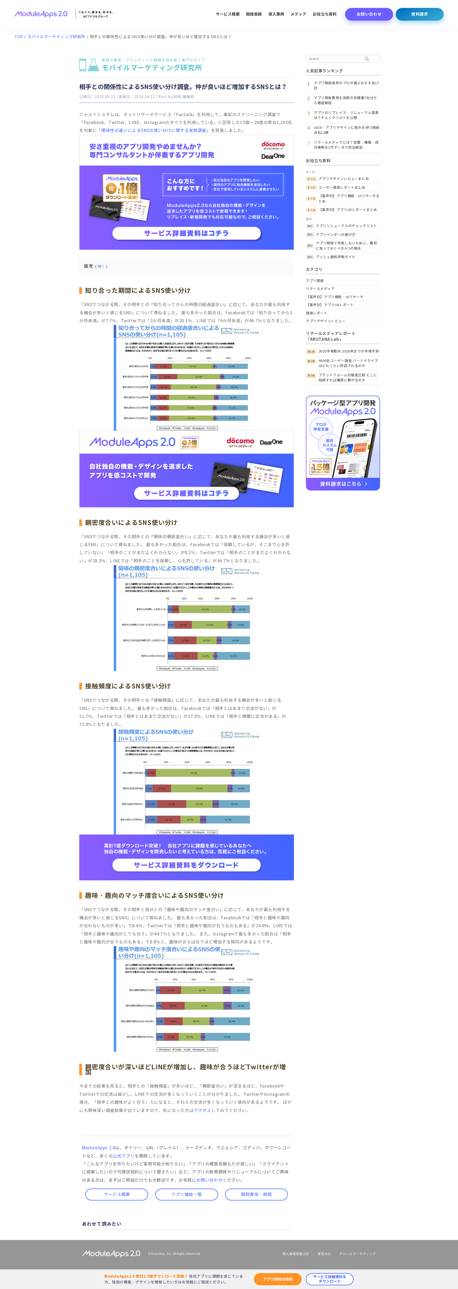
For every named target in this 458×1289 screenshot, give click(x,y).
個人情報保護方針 (296, 1254)
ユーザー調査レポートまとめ (342, 187)
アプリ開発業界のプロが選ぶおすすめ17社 (346, 85)
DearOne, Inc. (161, 1254)
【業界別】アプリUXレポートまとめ (348, 210)
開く (101, 266)
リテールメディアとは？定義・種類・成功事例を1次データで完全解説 (346, 145)
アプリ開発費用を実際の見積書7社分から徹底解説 (345, 100)
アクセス (202, 1110)
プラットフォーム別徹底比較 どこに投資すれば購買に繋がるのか (348, 377)
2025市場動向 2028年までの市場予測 (349, 351)
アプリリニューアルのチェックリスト (346, 226)
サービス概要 (228, 14)
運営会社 (324, 1254)
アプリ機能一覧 (186, 1194)
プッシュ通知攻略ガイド (335, 257)
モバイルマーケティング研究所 (153, 65)
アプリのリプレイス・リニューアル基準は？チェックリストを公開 (346, 115)
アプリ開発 (315, 281)
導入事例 (276, 14)
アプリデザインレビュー (326, 321)
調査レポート (317, 313)
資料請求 (419, 14)
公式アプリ (124, 1156)
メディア (298, 14)
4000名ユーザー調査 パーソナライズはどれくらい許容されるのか (348, 363)
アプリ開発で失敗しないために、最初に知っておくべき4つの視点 (346, 245)
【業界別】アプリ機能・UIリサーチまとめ (349, 198)
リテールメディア (320, 289)
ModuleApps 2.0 (98, 1147)
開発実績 (254, 14)
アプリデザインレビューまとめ (344, 179)
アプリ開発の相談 (278, 1279)
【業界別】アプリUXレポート (330, 305)
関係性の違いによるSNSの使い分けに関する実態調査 (153, 130)
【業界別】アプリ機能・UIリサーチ (334, 297)
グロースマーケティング (357, 1254)
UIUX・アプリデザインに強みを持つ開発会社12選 (347, 130)
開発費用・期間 (256, 1194)
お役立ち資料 (325, 14)
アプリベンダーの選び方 (335, 235)
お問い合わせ (369, 14)
